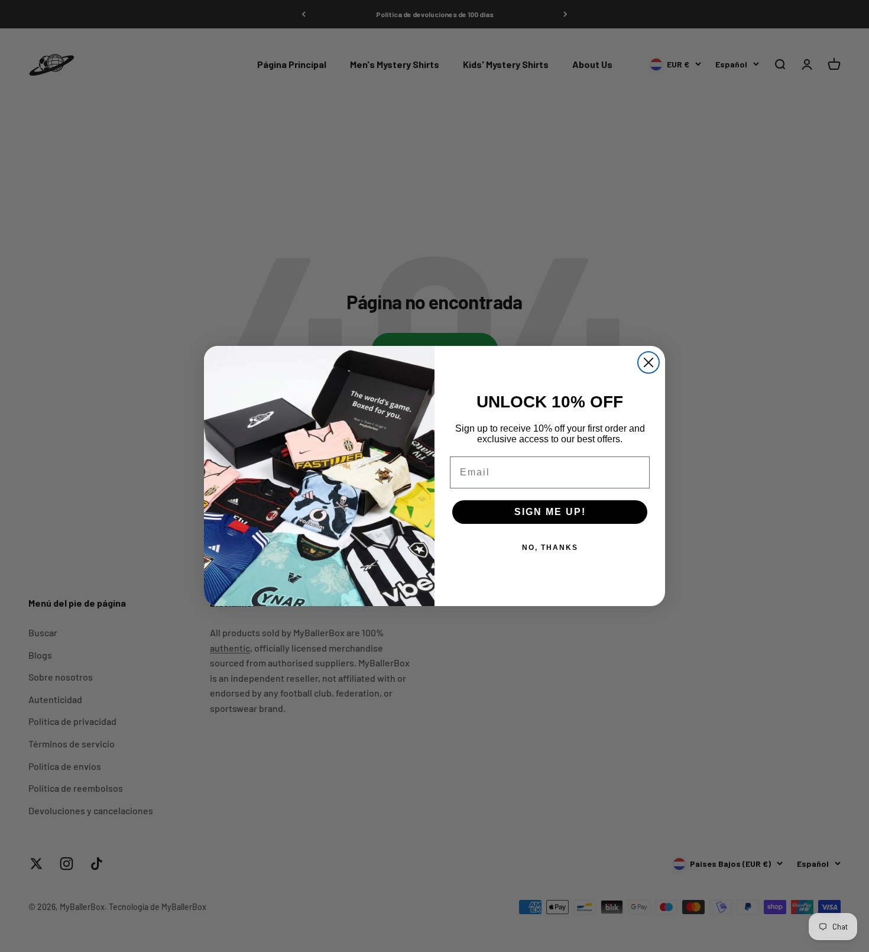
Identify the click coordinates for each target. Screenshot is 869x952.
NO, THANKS (550, 547)
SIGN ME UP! (550, 512)
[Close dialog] (648, 362)
